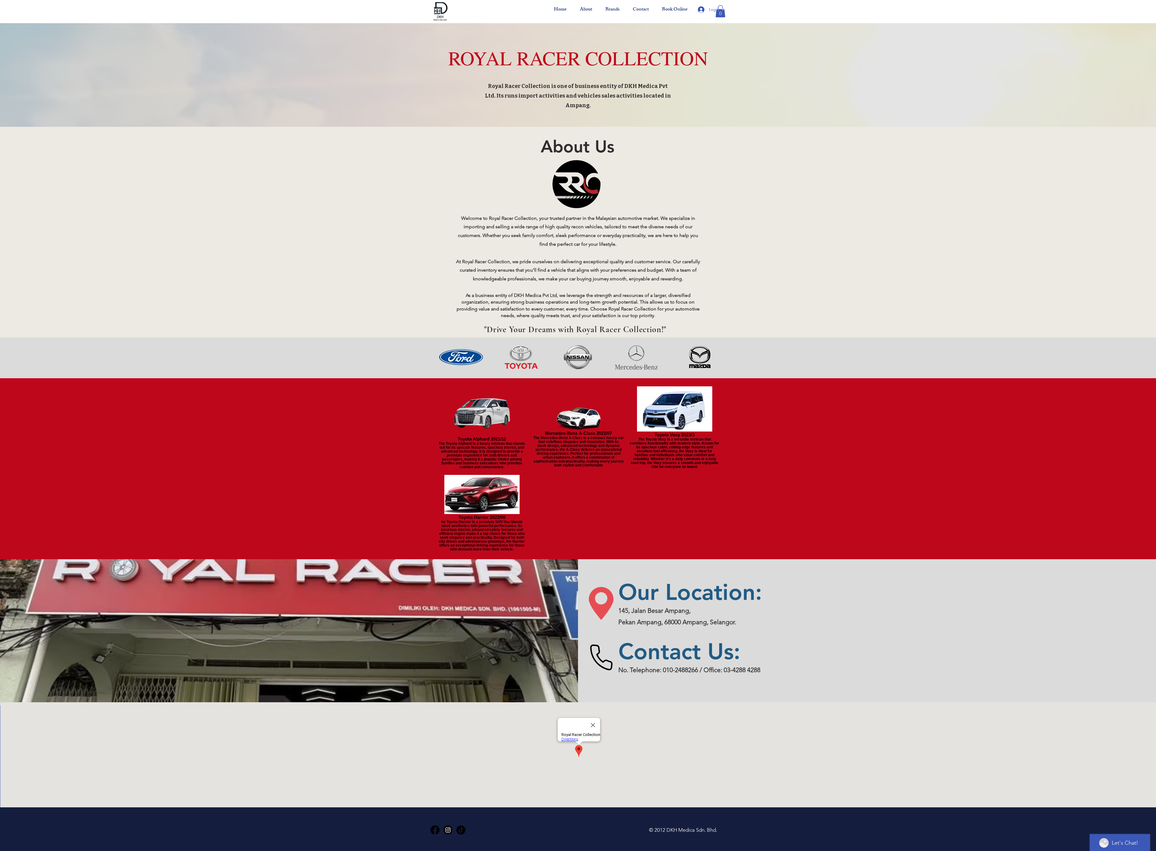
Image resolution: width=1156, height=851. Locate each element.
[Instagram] (447, 829)
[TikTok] (460, 829)
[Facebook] (435, 829)
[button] (720, 11)
